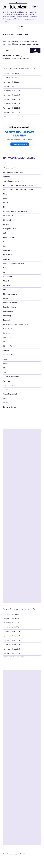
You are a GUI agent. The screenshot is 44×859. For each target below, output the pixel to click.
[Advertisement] (22, 516)
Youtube (6, 403)
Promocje (7, 320)
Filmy (5, 207)
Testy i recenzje (9, 385)
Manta (5, 246)
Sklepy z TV (7, 346)
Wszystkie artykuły (10, 394)
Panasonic (7, 285)
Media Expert (8, 250)
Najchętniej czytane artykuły (13, 264)
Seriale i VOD (8, 337)
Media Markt (8, 255)
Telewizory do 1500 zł (11, 78)
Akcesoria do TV (9, 168)
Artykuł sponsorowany (11, 181)
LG (4, 242)
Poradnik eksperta (10, 303)
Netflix (5, 268)
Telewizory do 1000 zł (11, 73)
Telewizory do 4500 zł (11, 104)
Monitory (6, 259)
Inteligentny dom (9, 229)
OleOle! (6, 281)
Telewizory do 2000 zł (11, 82)
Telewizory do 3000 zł (11, 91)
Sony (5, 359)
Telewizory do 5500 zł (11, 112)
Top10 (5, 390)
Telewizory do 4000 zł (11, 99)
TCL (4, 372)
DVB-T (5, 203)
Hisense (6, 224)
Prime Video (8, 311)
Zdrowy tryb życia (9, 407)
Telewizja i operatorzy (11, 377)
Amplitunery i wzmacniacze (13, 172)
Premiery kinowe (9, 307)
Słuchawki (7, 368)
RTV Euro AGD (8, 329)
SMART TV (7, 350)
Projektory (7, 316)
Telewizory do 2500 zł (11, 86)
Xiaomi (5, 398)
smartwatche (8, 355)
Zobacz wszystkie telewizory (13, 116)
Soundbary (7, 364)
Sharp (5, 342)
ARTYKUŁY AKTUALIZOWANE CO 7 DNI (18, 185)
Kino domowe (8, 237)
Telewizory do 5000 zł (11, 108)
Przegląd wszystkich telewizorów (15, 324)
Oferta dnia (7, 277)
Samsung (6, 333)
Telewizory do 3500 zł (11, 95)
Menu (23, 27)
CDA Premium (8, 194)
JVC (4, 233)
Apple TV (6, 177)
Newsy (5, 272)
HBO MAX (7, 220)
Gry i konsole (8, 216)
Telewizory (7, 381)
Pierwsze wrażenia (10, 294)
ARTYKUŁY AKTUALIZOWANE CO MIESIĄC (19, 190)
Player (5, 298)
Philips (5, 290)
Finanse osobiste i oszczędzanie (15, 211)
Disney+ (6, 198)
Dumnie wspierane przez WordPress (15, 854)
